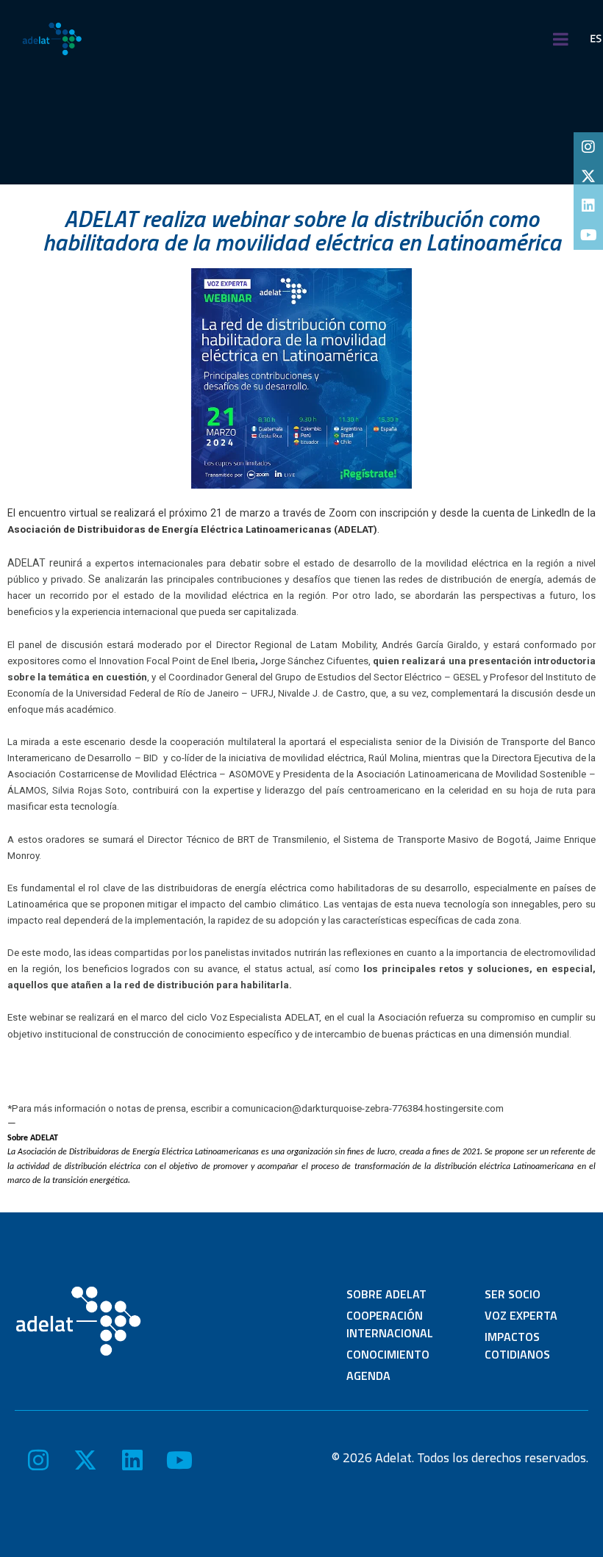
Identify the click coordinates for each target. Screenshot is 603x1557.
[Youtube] (588, 235)
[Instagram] (588, 147)
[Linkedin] (588, 205)
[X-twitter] (588, 176)
